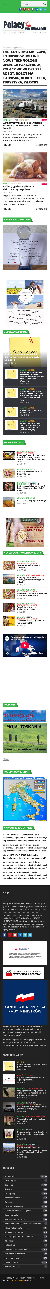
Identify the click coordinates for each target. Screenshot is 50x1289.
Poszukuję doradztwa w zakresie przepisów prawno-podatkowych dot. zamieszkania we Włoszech (32, 376)
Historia (8, 1189)
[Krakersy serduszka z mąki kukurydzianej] (9, 473)
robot (8, 73)
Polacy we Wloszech (22, 69)
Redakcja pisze (11, 1262)
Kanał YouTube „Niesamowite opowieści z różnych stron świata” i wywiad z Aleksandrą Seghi (31, 458)
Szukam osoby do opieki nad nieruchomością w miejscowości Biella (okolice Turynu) (31, 426)
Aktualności (6, 120)
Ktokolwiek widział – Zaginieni (18, 1210)
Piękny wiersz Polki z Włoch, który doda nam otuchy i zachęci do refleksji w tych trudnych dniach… (32, 1151)
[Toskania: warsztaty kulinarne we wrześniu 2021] (9, 621)
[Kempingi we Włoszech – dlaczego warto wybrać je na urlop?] (9, 579)
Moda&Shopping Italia (14, 1219)
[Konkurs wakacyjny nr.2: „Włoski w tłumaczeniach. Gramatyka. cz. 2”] (9, 1133)
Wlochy (31, 82)
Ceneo (6, 759)
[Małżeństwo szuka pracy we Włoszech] (11, 412)
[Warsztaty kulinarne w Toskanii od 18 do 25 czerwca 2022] (9, 594)
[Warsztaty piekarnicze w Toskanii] (9, 565)
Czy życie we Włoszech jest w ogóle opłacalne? (30, 1078)
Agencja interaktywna (18, 1280)
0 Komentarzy (42, 145)
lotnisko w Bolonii (21, 56)
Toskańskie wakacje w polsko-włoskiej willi (31, 1120)
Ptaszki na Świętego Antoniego (31, 500)
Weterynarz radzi (12, 1266)
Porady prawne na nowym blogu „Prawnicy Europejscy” (32, 1107)
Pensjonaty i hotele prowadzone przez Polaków (32, 1065)
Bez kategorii (10, 1180)
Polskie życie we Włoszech (25, 453)
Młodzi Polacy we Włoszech (16, 1228)
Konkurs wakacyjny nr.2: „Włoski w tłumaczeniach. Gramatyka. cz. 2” (32, 1134)
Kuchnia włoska (30, 451)
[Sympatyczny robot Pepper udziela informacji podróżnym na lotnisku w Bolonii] (25, 103)
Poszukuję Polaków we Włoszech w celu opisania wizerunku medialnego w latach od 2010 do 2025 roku (31, 395)
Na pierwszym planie (34, 484)
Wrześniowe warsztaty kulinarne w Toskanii (27, 608)
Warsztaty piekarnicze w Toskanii (28, 566)
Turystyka (12, 82)
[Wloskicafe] (24, 721)
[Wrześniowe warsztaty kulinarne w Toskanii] (9, 607)
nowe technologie (20, 60)
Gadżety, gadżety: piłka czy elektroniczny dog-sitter (18, 188)
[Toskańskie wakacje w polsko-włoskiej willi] (9, 1120)
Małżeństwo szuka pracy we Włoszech (31, 411)
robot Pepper (33, 77)
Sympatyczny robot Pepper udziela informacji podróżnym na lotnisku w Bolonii (23, 125)
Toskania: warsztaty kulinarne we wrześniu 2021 (31, 621)
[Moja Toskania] (25, 752)
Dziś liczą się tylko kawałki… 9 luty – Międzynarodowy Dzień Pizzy (31, 488)
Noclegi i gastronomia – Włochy (18, 1236)
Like (45, 120)
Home (5, 47)
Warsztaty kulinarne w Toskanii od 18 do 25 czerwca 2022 (32, 594)
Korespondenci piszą (32, 482)
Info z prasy (14, 120)
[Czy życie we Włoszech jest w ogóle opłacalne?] (9, 1079)
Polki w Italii (9, 1245)
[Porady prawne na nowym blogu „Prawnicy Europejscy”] (9, 1107)
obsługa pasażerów (21, 64)
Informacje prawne (31, 1103)
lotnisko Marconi (28, 51)
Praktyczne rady (24, 120)
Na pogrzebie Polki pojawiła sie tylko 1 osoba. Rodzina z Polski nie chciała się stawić (31, 1092)
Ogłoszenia (31, 370)
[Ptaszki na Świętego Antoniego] (9, 502)
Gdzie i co (29, 617)
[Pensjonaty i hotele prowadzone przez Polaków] (9, 1066)
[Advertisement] (22, 682)
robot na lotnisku (18, 75)
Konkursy (29, 1130)
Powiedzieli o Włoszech (14, 1253)
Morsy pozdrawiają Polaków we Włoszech (22, 1223)
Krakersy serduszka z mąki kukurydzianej (29, 472)
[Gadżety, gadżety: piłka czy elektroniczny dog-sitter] (25, 167)
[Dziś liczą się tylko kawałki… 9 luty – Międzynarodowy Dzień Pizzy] (9, 486)
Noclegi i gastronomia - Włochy (27, 563)
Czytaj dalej (7, 145)
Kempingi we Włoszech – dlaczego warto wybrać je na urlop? (30, 579)
